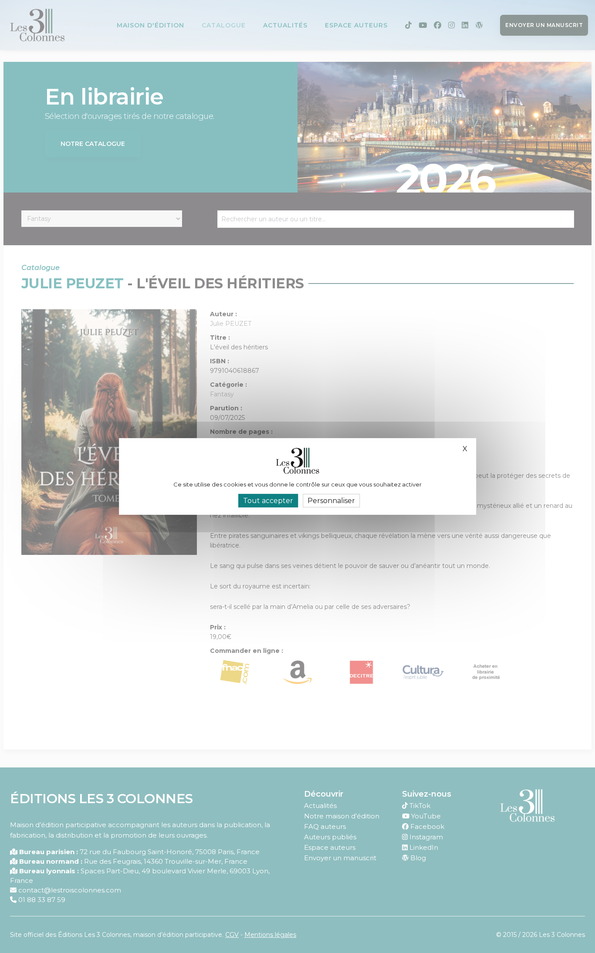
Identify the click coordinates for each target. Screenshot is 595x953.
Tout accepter (268, 501)
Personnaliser (331, 501)
